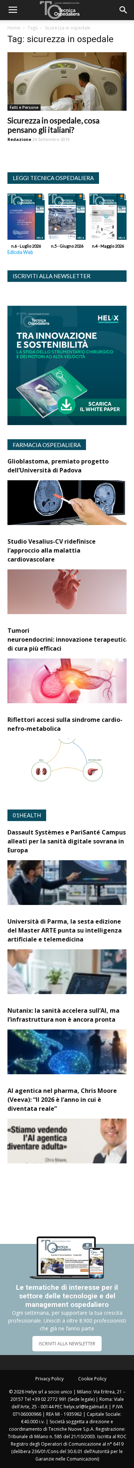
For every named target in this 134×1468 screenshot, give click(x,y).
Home (13, 28)
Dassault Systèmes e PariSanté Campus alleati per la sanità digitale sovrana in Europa (66, 841)
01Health (27, 815)
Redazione (19, 139)
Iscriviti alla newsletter (51, 276)
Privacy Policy (49, 1379)
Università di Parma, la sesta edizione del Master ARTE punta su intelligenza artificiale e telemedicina (64, 930)
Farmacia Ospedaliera (47, 444)
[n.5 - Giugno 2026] (67, 218)
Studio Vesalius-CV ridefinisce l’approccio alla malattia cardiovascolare (51, 550)
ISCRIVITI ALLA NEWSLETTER (67, 1343)
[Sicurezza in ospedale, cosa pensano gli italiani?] (67, 81)
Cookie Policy (92, 1379)
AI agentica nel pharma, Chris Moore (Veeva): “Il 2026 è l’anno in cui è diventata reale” (62, 1100)
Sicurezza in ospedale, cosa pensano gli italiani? (53, 125)
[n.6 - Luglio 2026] (26, 218)
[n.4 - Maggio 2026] (108, 218)
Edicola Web (20, 252)
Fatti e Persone (24, 107)
